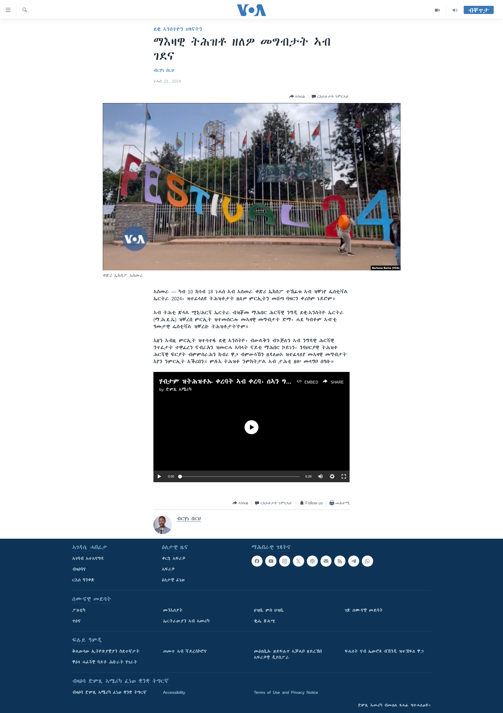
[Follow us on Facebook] (257, 561)
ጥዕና (76, 621)
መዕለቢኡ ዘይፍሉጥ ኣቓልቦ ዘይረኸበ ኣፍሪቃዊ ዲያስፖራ (288, 654)
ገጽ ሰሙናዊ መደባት (364, 610)
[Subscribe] (326, 561)
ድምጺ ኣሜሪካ (179, 389)
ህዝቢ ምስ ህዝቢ (269, 610)
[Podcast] (312, 561)
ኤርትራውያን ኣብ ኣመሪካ (186, 621)
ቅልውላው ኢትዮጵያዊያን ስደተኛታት (105, 651)
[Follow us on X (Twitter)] (298, 561)
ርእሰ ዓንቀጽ (83, 580)
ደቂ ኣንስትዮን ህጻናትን (177, 29)
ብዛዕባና (79, 569)
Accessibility (174, 692)
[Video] (437, 10)
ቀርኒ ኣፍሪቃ (173, 558)
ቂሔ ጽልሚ (264, 621)
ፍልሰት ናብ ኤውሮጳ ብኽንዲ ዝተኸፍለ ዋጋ (384, 651)
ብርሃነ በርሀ (163, 70)
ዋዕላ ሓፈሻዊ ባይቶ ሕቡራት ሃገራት (104, 662)
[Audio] (455, 10)
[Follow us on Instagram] (284, 561)
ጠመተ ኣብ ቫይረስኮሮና (185, 651)
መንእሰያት (173, 610)
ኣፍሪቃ (168, 569)
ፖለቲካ (78, 610)
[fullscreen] (344, 476)
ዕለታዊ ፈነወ (173, 580)
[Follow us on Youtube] (270, 561)
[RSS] (339, 561)
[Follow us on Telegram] (353, 561)
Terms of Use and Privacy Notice (286, 692)
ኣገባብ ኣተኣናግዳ (88, 558)
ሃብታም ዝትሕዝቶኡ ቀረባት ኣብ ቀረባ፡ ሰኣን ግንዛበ (228, 381)
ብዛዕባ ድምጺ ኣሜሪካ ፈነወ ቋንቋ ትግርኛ (109, 692)
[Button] (297, 96)
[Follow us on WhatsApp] (367, 561)
